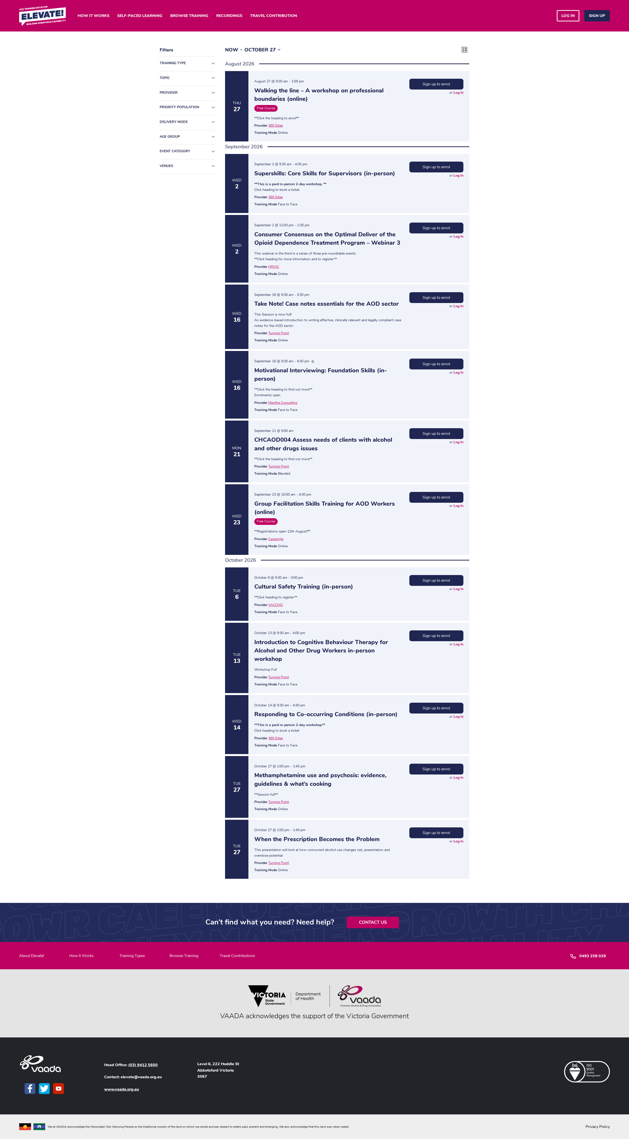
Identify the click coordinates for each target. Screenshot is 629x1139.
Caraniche (275, 539)
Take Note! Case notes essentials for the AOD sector (326, 304)
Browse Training (184, 955)
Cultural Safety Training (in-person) (303, 587)
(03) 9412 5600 (143, 1065)
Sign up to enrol (436, 84)
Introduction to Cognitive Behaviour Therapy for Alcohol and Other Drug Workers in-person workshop (321, 650)
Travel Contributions (237, 955)
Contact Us (373, 922)
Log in (568, 15)
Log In (458, 92)
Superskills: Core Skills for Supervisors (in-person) (324, 173)
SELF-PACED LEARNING (139, 15)
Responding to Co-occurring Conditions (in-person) (326, 714)
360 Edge (275, 125)
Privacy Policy (598, 1126)
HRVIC (273, 266)
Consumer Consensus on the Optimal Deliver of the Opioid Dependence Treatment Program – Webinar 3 (327, 238)
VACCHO (275, 605)
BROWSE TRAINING (189, 15)
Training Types (132, 955)
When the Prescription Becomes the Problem (317, 839)
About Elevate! (31, 955)
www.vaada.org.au (121, 1089)
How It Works (81, 955)
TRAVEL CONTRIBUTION (273, 15)
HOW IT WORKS (93, 15)
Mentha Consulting (282, 402)
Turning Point (278, 333)
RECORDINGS (229, 15)
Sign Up (597, 15)
